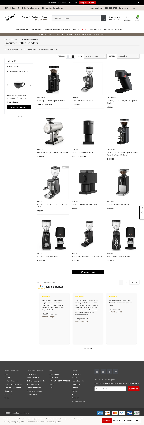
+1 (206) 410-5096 (40, 20)
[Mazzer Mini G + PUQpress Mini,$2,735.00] (123, 234)
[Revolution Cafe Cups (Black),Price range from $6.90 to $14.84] (19, 85)
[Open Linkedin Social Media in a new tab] (96, 371)
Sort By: (112, 56)
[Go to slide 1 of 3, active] (16, 116)
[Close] (139, 2)
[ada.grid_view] (72, 56)
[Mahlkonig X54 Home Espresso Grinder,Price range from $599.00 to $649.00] (53, 78)
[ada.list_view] (68, 56)
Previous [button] (7, 85)
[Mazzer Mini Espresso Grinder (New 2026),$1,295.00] (88, 234)
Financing (123, 8)
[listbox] (128, 56)
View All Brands (79, 401)
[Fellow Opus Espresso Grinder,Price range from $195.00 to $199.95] (88, 130)
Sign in (115, 19)
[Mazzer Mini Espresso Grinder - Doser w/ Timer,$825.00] (53, 182)
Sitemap (7, 398)
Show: (80, 56)
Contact (133, 8)
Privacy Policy (55, 422)
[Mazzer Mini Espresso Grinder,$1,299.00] (88, 78)
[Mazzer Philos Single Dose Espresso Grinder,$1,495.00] (53, 130)
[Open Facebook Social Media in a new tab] (109, 371)
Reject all (117, 420)
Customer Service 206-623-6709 (103, 8)
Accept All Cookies (132, 420)
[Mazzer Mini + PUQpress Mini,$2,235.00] (53, 234)
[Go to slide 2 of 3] (18, 116)
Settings (107, 420)
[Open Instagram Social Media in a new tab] (103, 371)
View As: (61, 56)
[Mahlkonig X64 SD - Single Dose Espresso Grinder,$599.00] (123, 78)
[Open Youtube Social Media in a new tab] (115, 371)
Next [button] (30, 85)
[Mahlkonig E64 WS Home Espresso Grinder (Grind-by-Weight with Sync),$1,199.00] (123, 130)
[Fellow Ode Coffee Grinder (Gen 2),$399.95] (88, 182)
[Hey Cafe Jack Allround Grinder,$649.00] (123, 182)
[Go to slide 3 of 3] (21, 116)
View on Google (48, 317)
